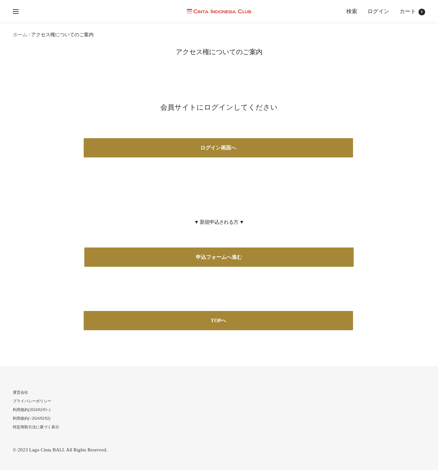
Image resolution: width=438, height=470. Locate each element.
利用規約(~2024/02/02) (31, 418)
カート (411, 11)
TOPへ (218, 320)
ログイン (378, 11)
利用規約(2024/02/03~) (31, 409)
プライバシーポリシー (32, 401)
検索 (351, 11)
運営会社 (20, 392)
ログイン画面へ (218, 147)
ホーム (20, 34)
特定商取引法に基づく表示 (36, 427)
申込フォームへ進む (219, 257)
